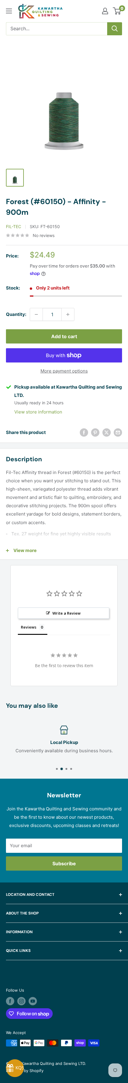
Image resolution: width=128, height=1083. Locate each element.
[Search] (114, 28)
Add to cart (64, 336)
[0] (117, 11)
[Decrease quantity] (36, 314)
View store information (38, 412)
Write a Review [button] (66, 613)
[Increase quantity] (68, 314)
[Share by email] (118, 432)
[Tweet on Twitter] (106, 432)
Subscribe (64, 863)
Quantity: (16, 314)
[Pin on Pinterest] (95, 432)
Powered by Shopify (24, 1070)
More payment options (64, 371)
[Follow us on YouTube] (33, 1001)
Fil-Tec (13, 226)
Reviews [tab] (28, 627)
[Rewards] (15, 1068)
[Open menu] (9, 11)
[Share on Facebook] (84, 432)
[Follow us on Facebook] (10, 1001)
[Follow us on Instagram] (21, 1001)
